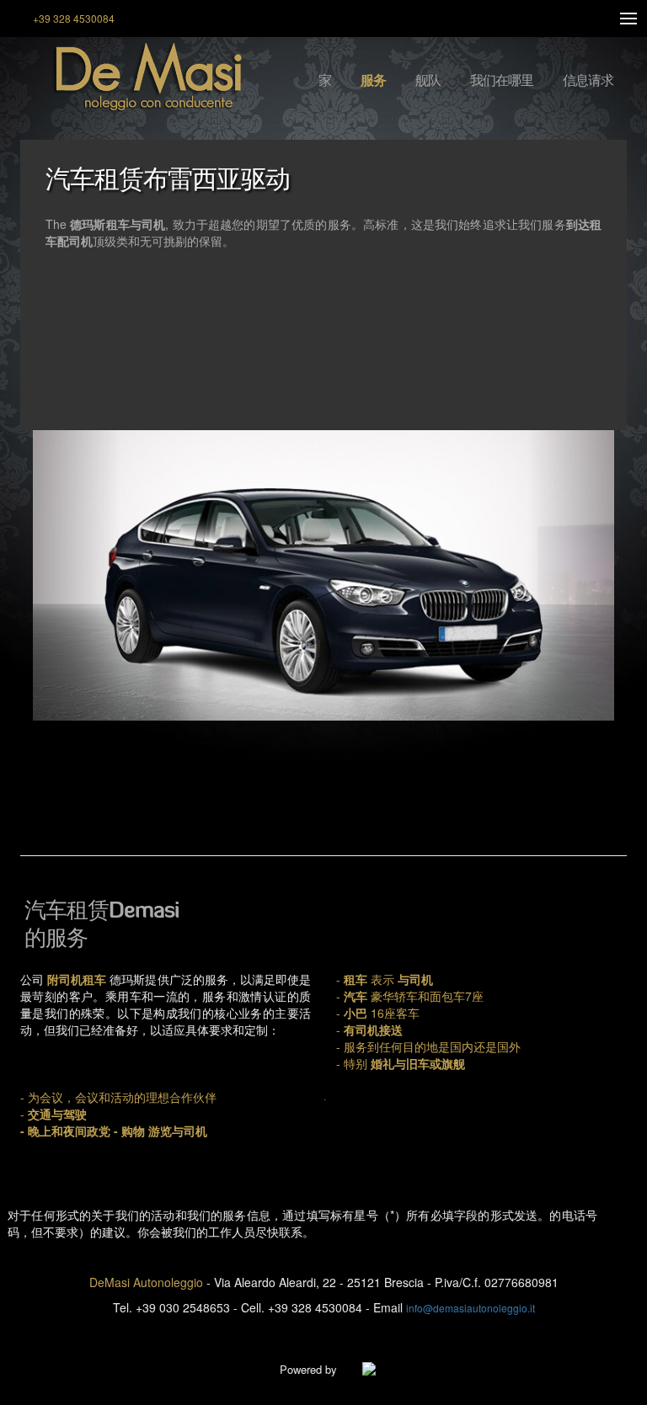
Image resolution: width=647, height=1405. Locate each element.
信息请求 (588, 80)
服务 (373, 80)
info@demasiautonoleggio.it (470, 1308)
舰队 (428, 80)
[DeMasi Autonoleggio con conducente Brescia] (132, 78)
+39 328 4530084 (74, 18)
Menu (628, 18)
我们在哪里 (501, 80)
